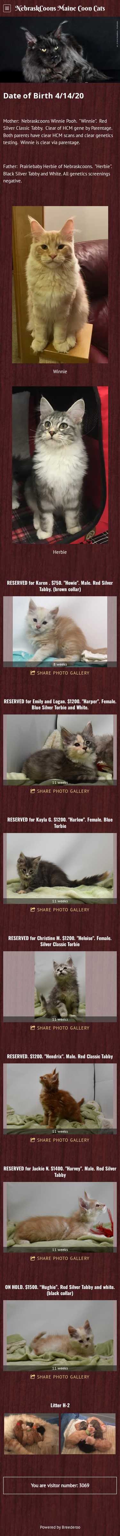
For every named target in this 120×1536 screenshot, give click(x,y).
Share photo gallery (63, 673)
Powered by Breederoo (60, 1527)
